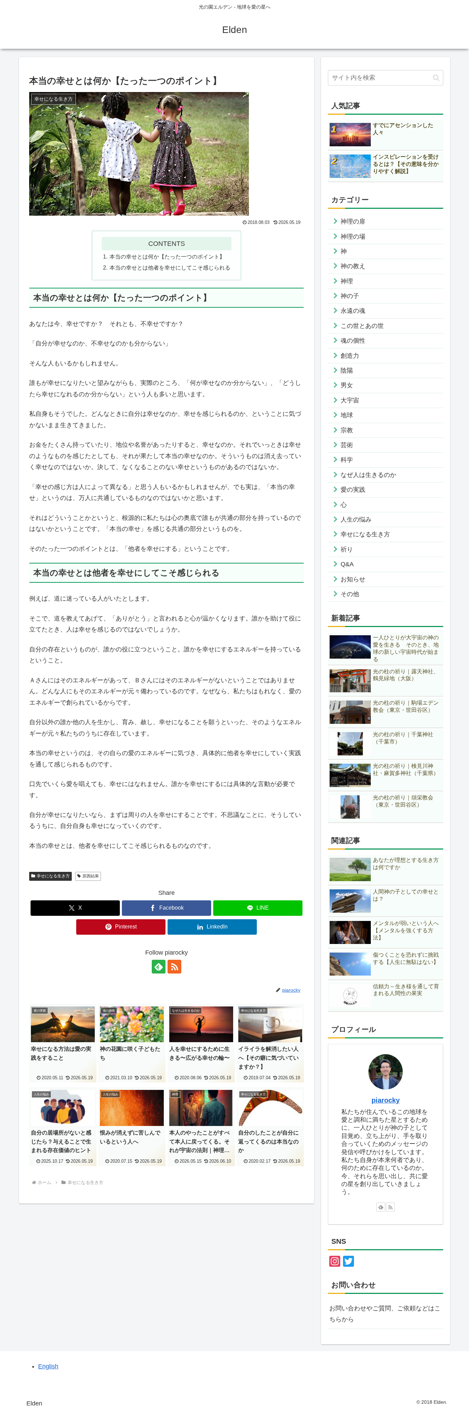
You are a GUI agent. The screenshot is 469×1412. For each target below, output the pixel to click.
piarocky (385, 1100)
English (48, 1366)
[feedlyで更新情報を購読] (158, 966)
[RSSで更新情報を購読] (174, 966)
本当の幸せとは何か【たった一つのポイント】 (167, 256)
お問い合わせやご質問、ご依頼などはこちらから (385, 1314)
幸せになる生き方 (53, 876)
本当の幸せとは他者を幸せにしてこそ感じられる (170, 267)
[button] (436, 78)
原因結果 (90, 876)
